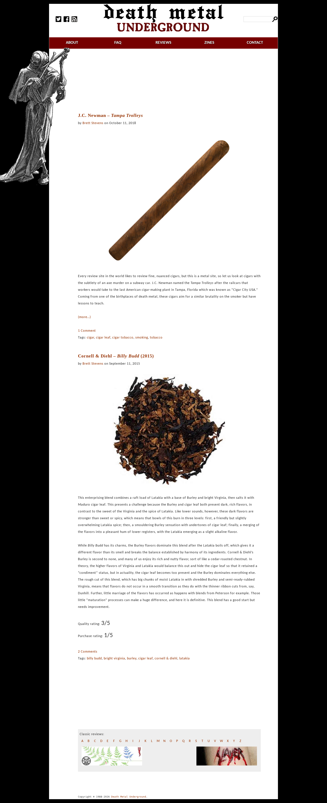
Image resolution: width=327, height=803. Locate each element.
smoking (141, 337)
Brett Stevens (93, 123)
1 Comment (87, 331)
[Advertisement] (169, 80)
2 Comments (87, 652)
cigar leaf (103, 337)
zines (209, 43)
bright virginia (114, 658)
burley (131, 658)
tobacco (156, 337)
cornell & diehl (166, 658)
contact (255, 43)
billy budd (94, 658)
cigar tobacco (122, 337)
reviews (163, 43)
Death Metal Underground (128, 796)
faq (117, 43)
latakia (184, 658)
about (72, 43)
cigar (90, 337)
